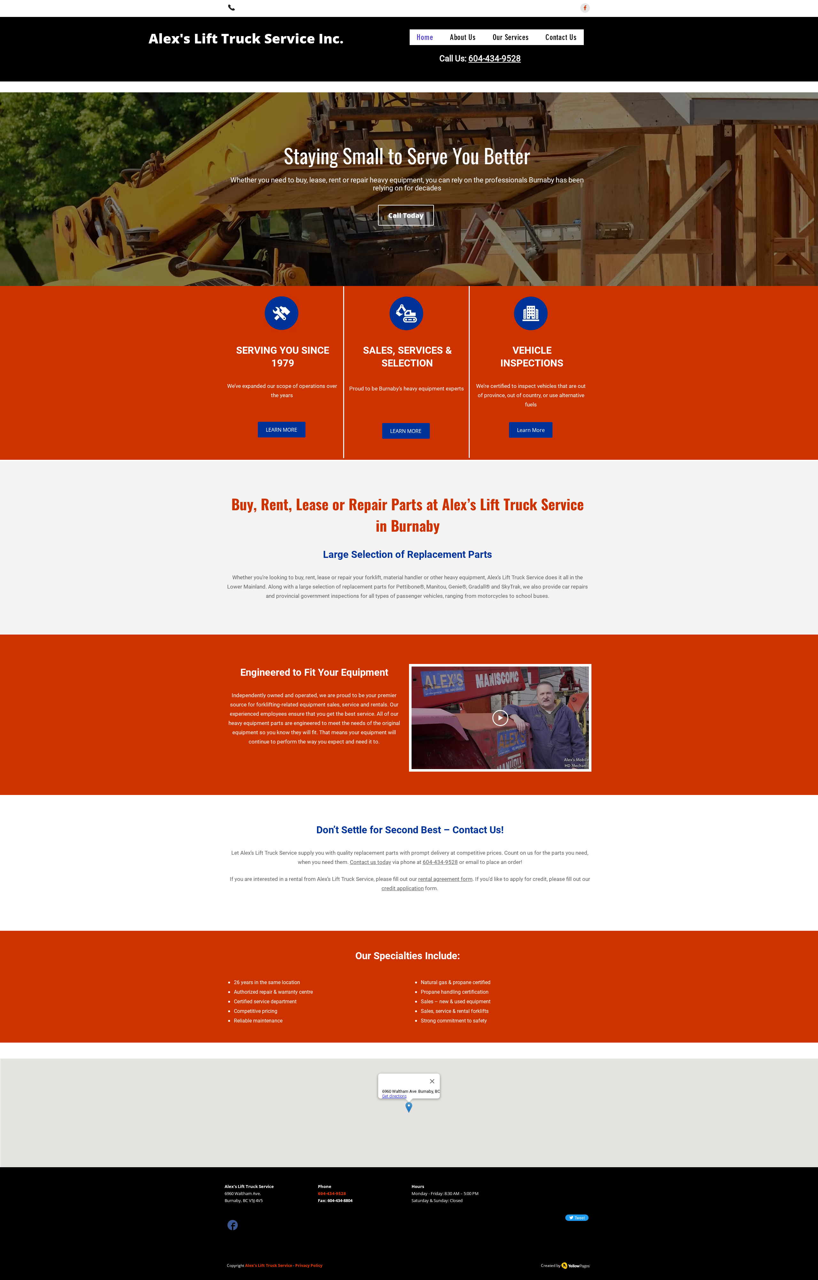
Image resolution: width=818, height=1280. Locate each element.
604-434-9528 (494, 58)
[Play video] (500, 718)
